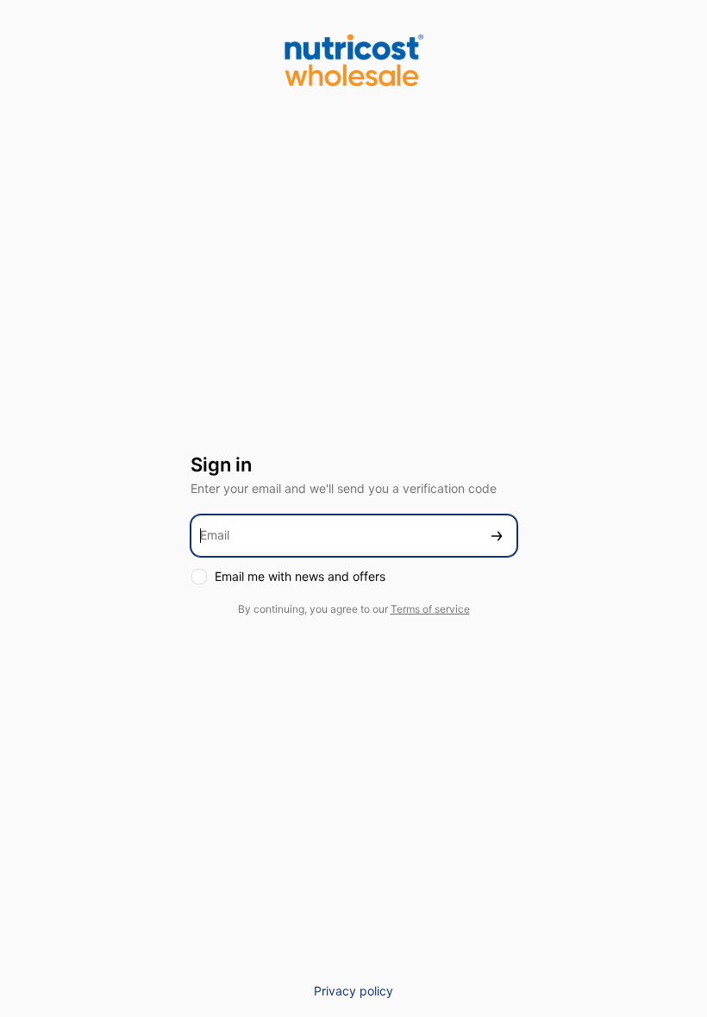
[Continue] (496, 536)
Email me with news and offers (300, 576)
